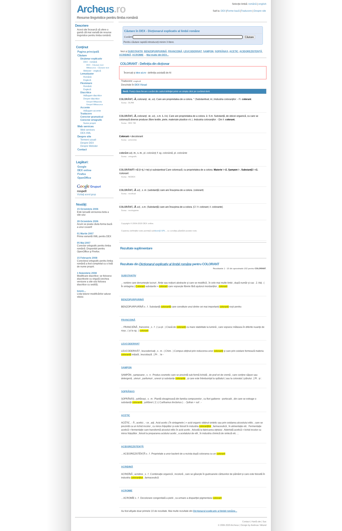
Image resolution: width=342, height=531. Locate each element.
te (150, 99)
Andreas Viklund (258, 525)
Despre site (260, 10)
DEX (223, 10)
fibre (151, 119)
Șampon (233, 169)
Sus (264, 521)
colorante (217, 207)
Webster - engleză (92, 71)
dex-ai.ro (141, 72)
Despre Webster (89, 146)
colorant (246, 99)
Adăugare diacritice (92, 95)
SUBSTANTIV (135, 51)
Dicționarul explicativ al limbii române (165, 264)
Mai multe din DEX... (157, 55)
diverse (134, 119)
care (252, 116)
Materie (218, 169)
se (257, 116)
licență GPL (160, 231)
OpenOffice (84, 177)
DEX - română (90, 62)
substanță (153, 190)
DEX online (84, 170)
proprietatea (173, 99)
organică (241, 116)
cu (248, 116)
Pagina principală (88, 51)
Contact (82, 149)
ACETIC (233, 51)
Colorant (124, 136)
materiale (174, 119)
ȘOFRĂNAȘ (221, 51)
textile (158, 119)
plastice (183, 119)
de (181, 99)
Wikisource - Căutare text (97, 68)
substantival (158, 169)
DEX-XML (85, 133)
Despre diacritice (91, 98)
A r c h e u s (100, 9)
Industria (218, 99)
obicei (232, 116)
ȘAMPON (208, 51)
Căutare (82, 55)
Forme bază (233, 10)
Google (81, 166)
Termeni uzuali (88, 139)
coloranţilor (230, 99)
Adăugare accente (92, 110)
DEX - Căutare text (95, 65)
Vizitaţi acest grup (86, 194)
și (151, 169)
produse (143, 119)
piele (164, 119)
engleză (137, 81)
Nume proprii (89, 123)
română (252, 4)
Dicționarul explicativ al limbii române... (215, 511)
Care (159, 99)
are (164, 99)
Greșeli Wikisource (94, 104)
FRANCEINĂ (175, 51)
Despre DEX (87, 142)
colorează (124, 119)
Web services (87, 129)
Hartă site (256, 521)
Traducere (246, 10)
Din (220, 119)
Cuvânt (128, 37)
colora (188, 99)
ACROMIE (137, 55)
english (262, 4)
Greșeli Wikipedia (94, 102)
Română (87, 77)
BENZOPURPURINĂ (155, 51)
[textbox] (188, 37)
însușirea (175, 190)
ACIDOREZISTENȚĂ (250, 51)
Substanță (219, 116)
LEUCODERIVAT (192, 51)
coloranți (142, 99)
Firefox (81, 174)
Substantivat (202, 99)
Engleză (87, 80)
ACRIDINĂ (125, 55)
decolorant (137, 136)
